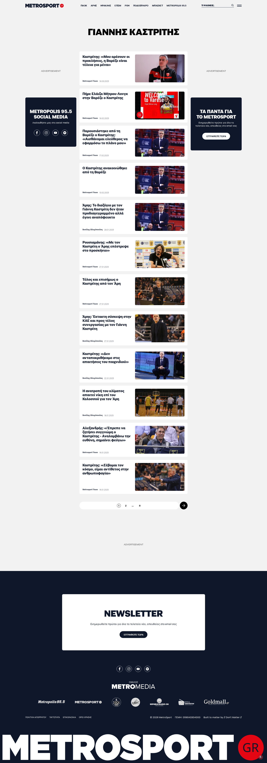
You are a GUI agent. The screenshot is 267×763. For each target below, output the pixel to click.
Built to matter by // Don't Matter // (222, 717)
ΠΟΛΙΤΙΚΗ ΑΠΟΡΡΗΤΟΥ (35, 717)
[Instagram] (46, 133)
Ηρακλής (105, 5)
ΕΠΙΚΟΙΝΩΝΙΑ (69, 717)
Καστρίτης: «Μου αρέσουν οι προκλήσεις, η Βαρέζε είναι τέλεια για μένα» (106, 60)
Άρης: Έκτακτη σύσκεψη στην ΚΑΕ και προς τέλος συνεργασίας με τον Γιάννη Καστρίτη (107, 322)
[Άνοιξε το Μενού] (239, 5)
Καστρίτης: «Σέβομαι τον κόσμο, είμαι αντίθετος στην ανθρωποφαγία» (106, 469)
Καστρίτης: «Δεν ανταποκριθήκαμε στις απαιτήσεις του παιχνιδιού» (106, 357)
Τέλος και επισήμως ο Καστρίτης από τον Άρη (102, 281)
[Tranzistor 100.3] (186, 702)
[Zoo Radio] (116, 702)
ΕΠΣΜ (117, 5)
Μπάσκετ (157, 5)
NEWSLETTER (133, 613)
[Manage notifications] (260, 756)
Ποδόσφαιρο (140, 5)
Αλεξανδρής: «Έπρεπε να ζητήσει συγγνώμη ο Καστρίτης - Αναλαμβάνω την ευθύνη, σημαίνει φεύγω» (107, 433)
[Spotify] (65, 133)
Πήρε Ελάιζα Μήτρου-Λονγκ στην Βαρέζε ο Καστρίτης (105, 95)
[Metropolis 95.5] (51, 702)
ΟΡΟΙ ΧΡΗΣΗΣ (85, 717)
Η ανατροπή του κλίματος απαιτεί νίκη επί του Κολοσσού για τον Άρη (103, 394)
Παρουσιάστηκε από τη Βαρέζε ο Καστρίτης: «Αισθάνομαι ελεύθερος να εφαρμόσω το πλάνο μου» (105, 136)
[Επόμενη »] (184, 505)
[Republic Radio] (159, 702)
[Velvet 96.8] (135, 702)
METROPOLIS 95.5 (176, 5)
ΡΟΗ (127, 5)
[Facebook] (37, 133)
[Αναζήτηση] (232, 5)
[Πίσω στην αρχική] (44, 6)
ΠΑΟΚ (84, 5)
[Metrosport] (88, 702)
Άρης (94, 5)
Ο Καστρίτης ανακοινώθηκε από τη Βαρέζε (105, 169)
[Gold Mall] (216, 702)
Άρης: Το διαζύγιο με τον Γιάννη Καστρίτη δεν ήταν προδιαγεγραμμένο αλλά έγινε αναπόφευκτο (103, 211)
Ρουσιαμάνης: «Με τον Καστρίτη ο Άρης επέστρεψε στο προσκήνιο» (106, 246)
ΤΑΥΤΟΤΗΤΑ (54, 717)
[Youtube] (55, 133)
